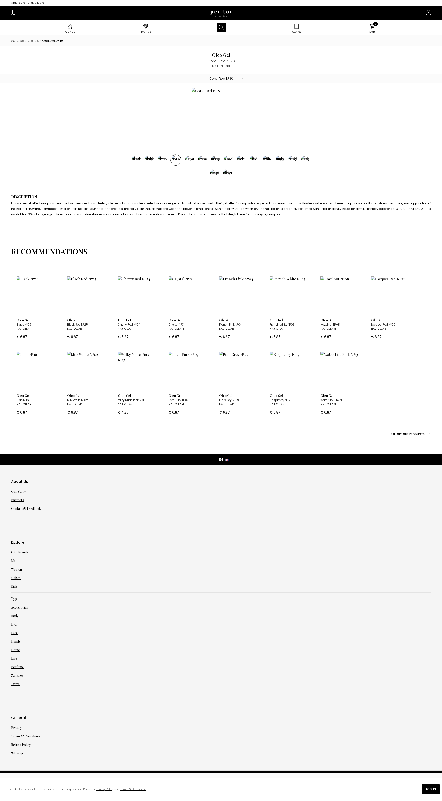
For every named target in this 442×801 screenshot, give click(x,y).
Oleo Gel (33, 40)
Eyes (14, 624)
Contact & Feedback (26, 508)
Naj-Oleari (17, 40)
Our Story (18, 491)
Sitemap (17, 753)
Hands (15, 641)
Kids (14, 586)
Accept (430, 789)
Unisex (16, 578)
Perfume (17, 667)
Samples (17, 675)
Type (14, 599)
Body (14, 616)
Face (14, 633)
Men (14, 561)
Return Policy (21, 745)
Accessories (19, 607)
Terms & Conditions (25, 736)
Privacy (16, 727)
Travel (15, 684)
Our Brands (19, 552)
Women (16, 569)
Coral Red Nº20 (52, 40)
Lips (14, 658)
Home (15, 650)
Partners (17, 500)
